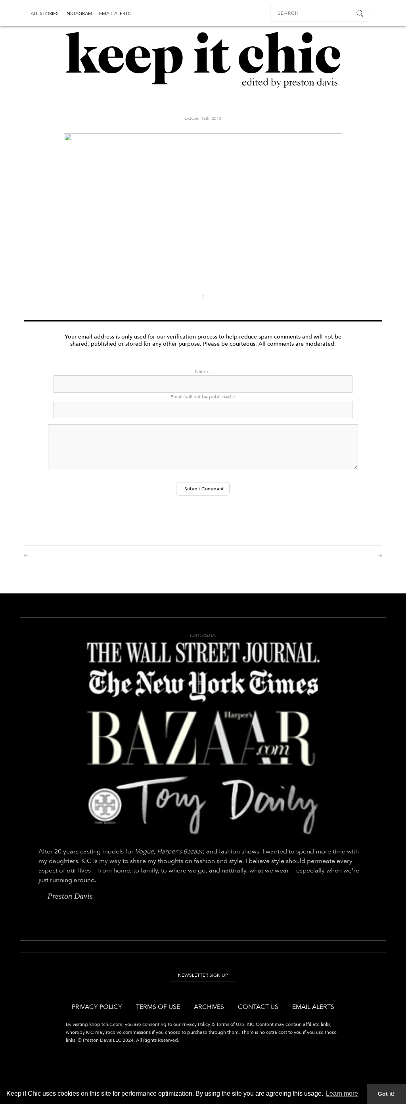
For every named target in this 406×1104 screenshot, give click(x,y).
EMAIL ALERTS (115, 13)
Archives (209, 1007)
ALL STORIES (45, 13)
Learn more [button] (342, 1093)
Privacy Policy (97, 1007)
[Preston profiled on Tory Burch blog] (203, 805)
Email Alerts (313, 1007)
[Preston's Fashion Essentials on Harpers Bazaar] (203, 738)
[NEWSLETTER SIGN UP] (203, 982)
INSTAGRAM (78, 13)
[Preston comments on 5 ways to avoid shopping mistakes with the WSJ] (203, 652)
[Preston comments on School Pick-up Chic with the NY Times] (203, 686)
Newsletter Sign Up (203, 975)
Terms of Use (158, 1007)
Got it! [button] (386, 1094)
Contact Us (258, 1007)
